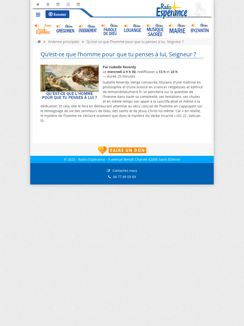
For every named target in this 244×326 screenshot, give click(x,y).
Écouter (59, 14)
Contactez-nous (124, 170)
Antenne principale (63, 41)
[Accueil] (39, 41)
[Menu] (38, 15)
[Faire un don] (122, 150)
